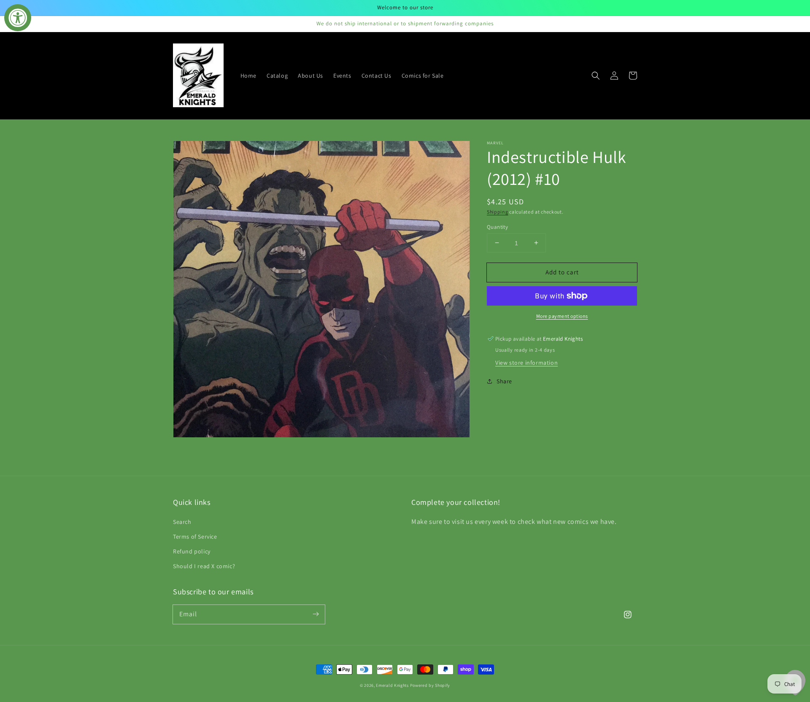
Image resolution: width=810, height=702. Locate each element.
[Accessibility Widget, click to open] (17, 17)
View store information (526, 362)
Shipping (497, 212)
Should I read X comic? (204, 566)
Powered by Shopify (430, 685)
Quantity (497, 226)
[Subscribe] (315, 614)
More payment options (562, 316)
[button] (595, 75)
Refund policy (192, 551)
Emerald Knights (392, 685)
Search (182, 522)
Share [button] (504, 381)
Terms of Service (195, 536)
